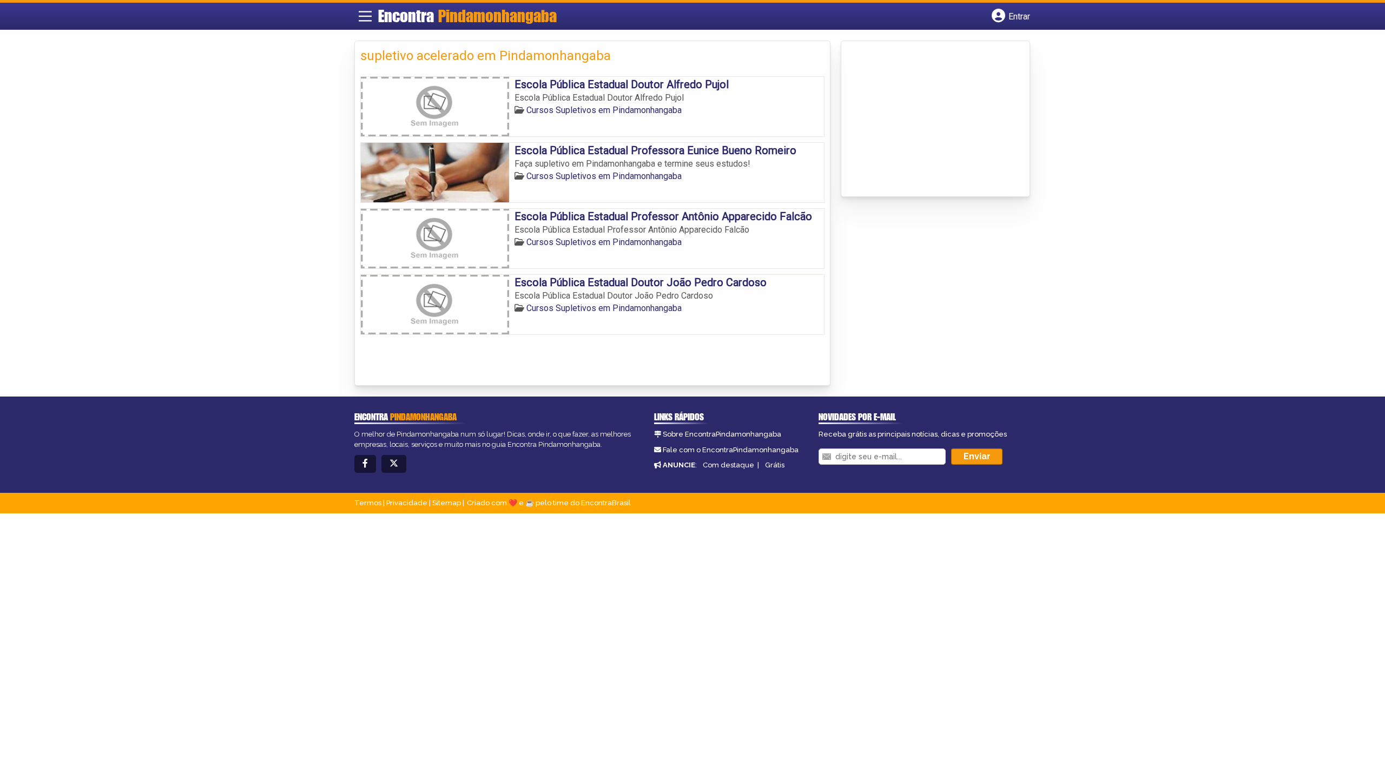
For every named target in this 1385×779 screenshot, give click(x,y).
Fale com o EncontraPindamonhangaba (731, 450)
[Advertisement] (928, 119)
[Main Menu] (365, 16)
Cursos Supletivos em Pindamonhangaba (604, 110)
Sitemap (446, 503)
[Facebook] (365, 464)
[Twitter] (393, 464)
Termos (367, 503)
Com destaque (728, 465)
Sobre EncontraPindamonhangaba (722, 434)
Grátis (774, 465)
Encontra (467, 15)
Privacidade (406, 503)
